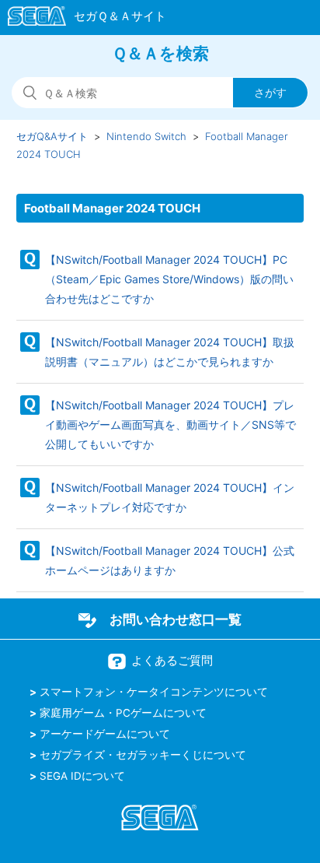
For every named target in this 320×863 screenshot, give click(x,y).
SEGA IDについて (82, 776)
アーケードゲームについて (105, 734)
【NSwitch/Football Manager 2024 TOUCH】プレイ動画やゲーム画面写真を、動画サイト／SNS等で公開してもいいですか (170, 424)
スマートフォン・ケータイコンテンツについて (154, 692)
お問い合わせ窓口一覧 (176, 619)
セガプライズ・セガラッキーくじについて (143, 755)
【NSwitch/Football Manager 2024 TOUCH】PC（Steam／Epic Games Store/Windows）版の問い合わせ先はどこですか (169, 279)
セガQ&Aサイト (52, 136)
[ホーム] (79, 18)
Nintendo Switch (146, 136)
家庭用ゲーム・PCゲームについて (123, 713)
